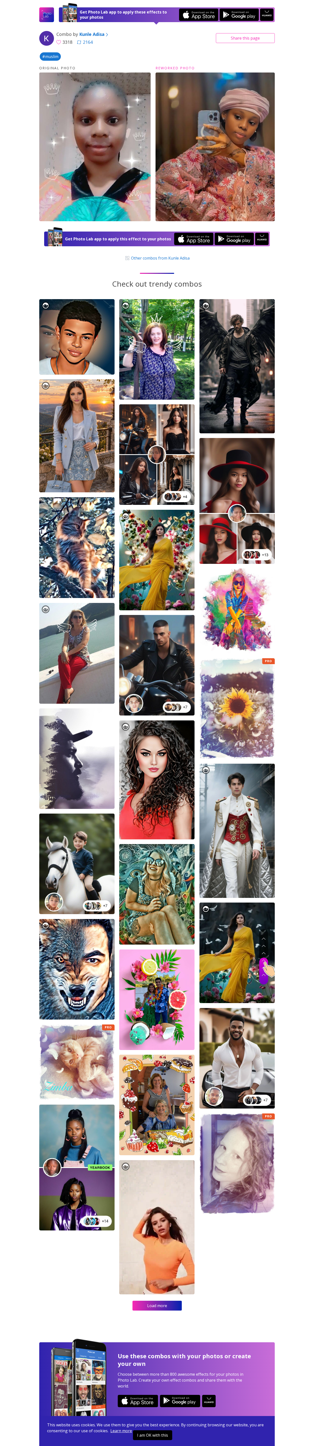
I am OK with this (152, 1435)
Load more (157, 1305)
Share (245, 38)
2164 (88, 42)
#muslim (50, 56)
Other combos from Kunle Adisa (159, 258)
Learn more (121, 1430)
